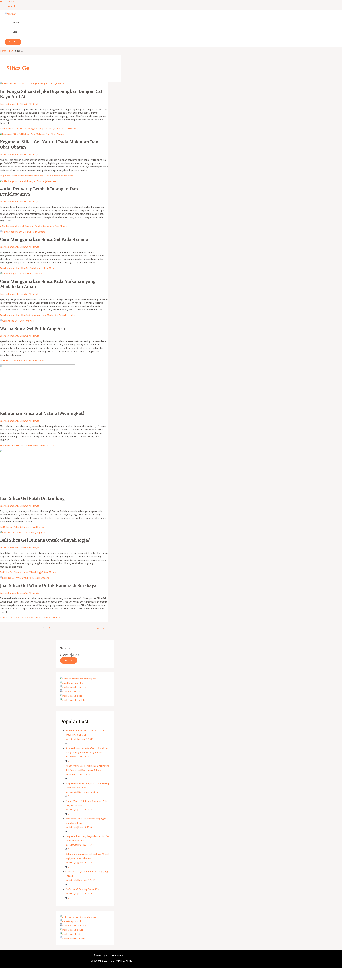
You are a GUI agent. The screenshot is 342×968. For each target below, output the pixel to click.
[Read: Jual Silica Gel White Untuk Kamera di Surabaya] (24, 577)
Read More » (38, 128)
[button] (11, 6)
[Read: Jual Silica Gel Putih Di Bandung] (37, 490)
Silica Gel (24, 104)
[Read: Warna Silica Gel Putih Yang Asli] (17, 320)
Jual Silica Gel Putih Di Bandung (32, 498)
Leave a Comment (9, 104)
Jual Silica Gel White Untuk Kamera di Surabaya (48, 585)
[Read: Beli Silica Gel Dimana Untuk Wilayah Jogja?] (22, 532)
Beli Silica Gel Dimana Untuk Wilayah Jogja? (45, 540)
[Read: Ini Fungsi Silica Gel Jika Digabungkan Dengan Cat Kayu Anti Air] (32, 83)
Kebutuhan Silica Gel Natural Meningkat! (42, 413)
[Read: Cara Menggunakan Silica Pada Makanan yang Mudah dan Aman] (21, 273)
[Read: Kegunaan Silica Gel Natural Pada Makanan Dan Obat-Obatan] (32, 134)
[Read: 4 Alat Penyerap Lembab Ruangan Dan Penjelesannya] (28, 181)
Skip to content (7, 1)
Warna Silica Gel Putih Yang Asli (32, 328)
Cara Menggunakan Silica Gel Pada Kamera (44, 239)
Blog (15, 31)
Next (100, 628)
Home (16, 22)
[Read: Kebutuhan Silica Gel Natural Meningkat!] (37, 405)
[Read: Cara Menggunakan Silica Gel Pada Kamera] (22, 231)
